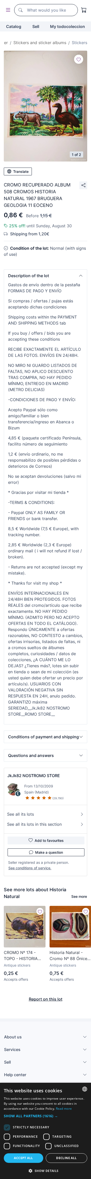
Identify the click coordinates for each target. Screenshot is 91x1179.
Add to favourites (49, 840)
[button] (45, 276)
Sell (35, 26)
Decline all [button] (66, 1158)
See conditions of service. (29, 868)
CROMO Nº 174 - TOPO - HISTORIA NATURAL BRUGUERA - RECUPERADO (21, 956)
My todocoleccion (67, 26)
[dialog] (45, 1131)
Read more (64, 1108)
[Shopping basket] (84, 10)
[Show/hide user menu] (7, 10)
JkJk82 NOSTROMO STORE (33, 775)
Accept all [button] (23, 1158)
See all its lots (20, 814)
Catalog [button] (13, 26)
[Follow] (78, 59)
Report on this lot (45, 999)
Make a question (49, 852)
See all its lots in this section (34, 824)
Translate (21, 171)
